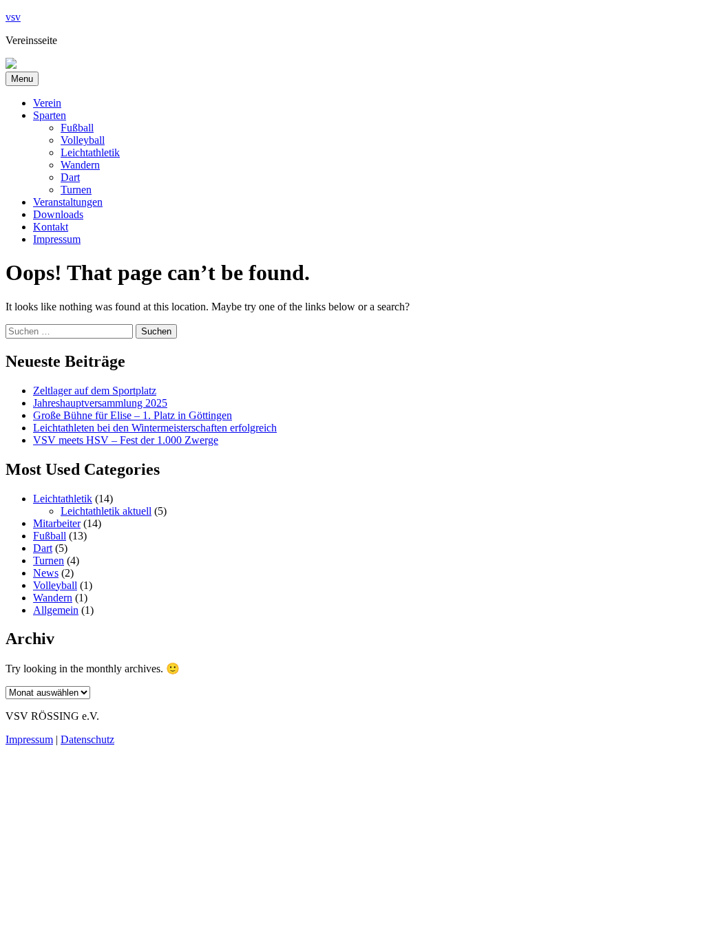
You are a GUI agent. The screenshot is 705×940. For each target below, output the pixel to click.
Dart (70, 177)
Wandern (80, 165)
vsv (13, 17)
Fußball (77, 127)
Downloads (58, 214)
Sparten (49, 115)
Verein (47, 103)
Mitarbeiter (57, 523)
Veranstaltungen (68, 202)
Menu (22, 79)
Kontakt (50, 227)
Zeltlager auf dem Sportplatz (94, 390)
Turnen (76, 189)
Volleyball (83, 140)
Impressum (57, 239)
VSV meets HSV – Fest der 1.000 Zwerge (125, 440)
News (46, 573)
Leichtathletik (90, 152)
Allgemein (55, 610)
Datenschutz (87, 739)
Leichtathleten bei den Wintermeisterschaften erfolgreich (155, 428)
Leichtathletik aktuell (106, 511)
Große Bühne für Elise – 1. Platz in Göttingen (132, 415)
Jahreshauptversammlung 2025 (100, 403)
